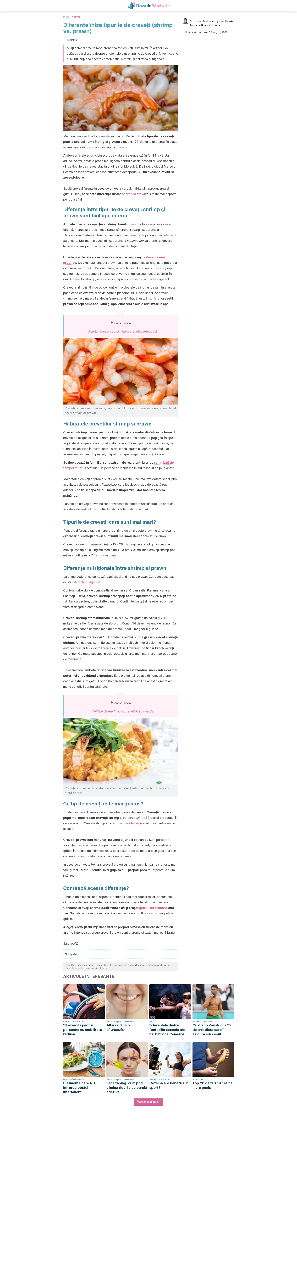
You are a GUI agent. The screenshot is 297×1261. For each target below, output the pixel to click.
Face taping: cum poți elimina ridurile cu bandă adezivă (126, 1087)
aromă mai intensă (126, 823)
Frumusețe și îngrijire (120, 1021)
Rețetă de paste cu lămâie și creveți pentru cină (122, 331)
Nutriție (76, 16)
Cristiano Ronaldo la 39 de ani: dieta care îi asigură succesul (212, 1029)
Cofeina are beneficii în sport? (168, 1085)
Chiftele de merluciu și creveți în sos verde (122, 711)
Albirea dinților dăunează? (118, 1027)
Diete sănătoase (73, 1079)
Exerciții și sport (73, 1021)
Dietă (66, 16)
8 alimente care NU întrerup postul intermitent (79, 1087)
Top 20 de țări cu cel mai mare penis (212, 1085)
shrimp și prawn (134, 194)
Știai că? (197, 1079)
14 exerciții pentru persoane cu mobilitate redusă (82, 1029)
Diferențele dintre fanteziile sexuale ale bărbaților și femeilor (167, 1029)
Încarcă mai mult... (148, 1101)
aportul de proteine (153, 908)
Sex (151, 1021)
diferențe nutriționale (86, 582)
